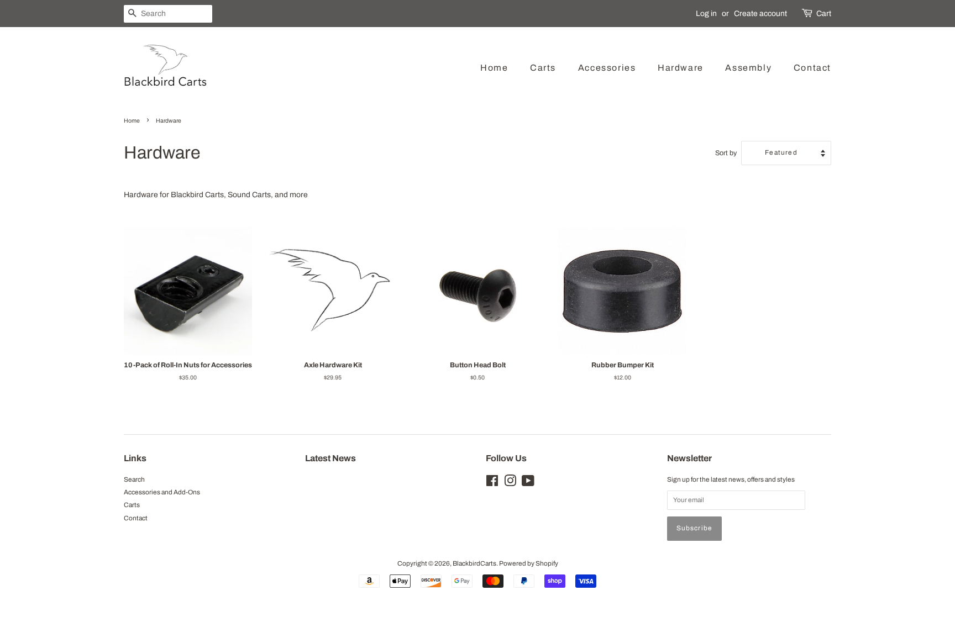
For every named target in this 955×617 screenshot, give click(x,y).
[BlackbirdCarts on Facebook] (492, 483)
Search (134, 479)
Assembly (748, 67)
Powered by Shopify (528, 563)
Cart (823, 13)
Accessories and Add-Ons (162, 492)
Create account (760, 13)
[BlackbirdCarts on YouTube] (528, 483)
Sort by (726, 153)
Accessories (607, 67)
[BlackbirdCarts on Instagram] (510, 483)
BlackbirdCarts (474, 563)
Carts (543, 67)
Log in (706, 13)
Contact (812, 67)
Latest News (330, 458)
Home (494, 67)
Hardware (681, 67)
